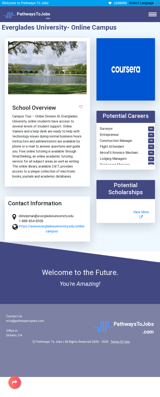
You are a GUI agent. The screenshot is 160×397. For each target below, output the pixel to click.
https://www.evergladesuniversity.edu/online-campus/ (52, 228)
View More (141, 212)
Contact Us (14, 316)
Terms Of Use (120, 342)
